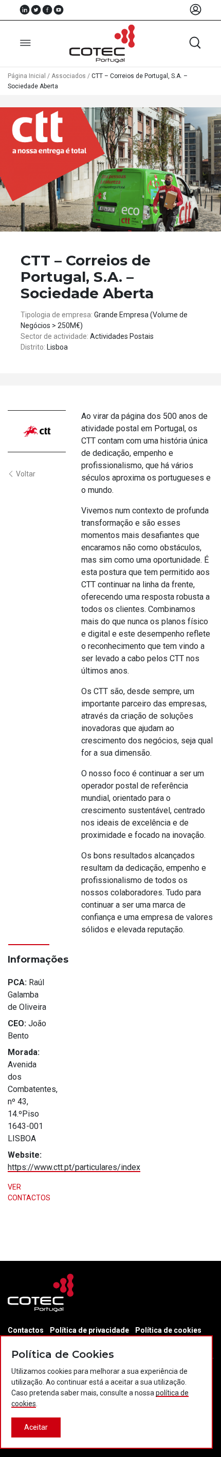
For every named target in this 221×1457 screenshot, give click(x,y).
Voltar (25, 474)
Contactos (26, 1330)
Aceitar (36, 1427)
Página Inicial (27, 76)
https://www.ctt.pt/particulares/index (74, 1167)
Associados (68, 76)
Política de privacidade (89, 1330)
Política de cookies (168, 1330)
